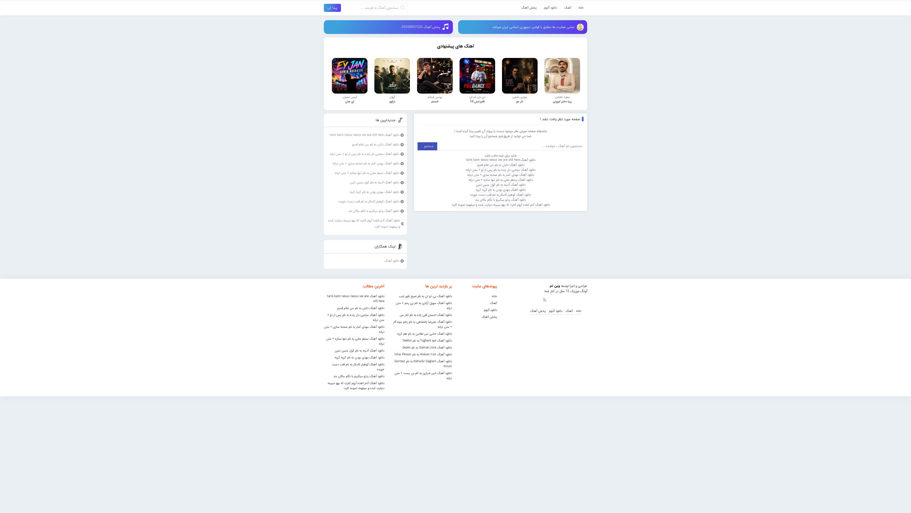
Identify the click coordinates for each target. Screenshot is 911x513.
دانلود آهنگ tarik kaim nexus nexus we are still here (500, 159)
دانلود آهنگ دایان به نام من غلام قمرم (500, 164)
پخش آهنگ (529, 7)
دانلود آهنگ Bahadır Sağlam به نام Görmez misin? (423, 364)
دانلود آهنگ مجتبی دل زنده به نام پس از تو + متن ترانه (500, 169)
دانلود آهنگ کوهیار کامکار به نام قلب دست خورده (500, 194)
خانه (581, 7)
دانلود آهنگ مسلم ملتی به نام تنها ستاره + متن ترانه (500, 179)
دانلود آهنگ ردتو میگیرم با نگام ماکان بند (500, 199)
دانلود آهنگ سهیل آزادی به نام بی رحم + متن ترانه (424, 306)
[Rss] (544, 299)
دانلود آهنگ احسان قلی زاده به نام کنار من (426, 315)
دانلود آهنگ (392, 260)
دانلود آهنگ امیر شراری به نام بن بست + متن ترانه (423, 376)
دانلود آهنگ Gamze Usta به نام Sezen (427, 347)
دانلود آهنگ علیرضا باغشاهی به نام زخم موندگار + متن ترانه (422, 324)
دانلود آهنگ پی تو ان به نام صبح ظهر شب (425, 296)
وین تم (555, 286)
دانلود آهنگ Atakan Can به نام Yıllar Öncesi (423, 354)
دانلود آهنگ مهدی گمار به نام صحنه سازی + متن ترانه (500, 174)
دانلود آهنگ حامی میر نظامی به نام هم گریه (424, 333)
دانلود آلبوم (550, 7)
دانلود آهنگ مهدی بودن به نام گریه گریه (500, 189)
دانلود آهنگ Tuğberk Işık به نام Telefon (427, 340)
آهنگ (567, 7)
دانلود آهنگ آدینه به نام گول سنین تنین (500, 184)
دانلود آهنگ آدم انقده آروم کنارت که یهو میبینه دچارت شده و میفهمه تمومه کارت (500, 204)
